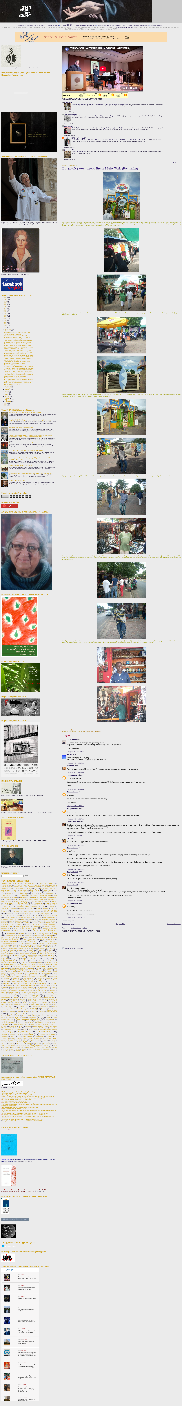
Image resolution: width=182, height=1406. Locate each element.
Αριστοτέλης (15, 904)
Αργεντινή (46, 901)
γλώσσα (23, 919)
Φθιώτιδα (39, 1040)
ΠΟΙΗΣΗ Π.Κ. (101, 25)
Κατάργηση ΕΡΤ (19, 957)
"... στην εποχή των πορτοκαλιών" (12, 334)
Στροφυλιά (27, 1028)
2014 (5, 318)
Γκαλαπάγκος (4, 919)
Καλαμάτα (13, 953)
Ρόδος (16, 1017)
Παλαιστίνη (16, 997)
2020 (5, 308)
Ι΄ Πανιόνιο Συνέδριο (25, 946)
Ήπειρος (34, 943)
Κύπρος (25, 966)
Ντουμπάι (4, 992)
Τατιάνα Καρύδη (73, 822)
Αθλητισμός (50, 893)
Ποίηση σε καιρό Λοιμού (40, 1006)
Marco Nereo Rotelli (34, 1049)
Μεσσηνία (16, 978)
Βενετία (4, 911)
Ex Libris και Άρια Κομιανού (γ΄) (12, 384)
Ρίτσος (3, 1017)
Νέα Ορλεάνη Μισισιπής (25, 988)
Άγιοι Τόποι (34, 890)
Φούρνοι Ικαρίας (21, 1043)
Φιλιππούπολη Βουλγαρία (7, 1041)
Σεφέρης (36, 1021)
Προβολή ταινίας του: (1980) (17, 1095)
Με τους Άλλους (51, 974)
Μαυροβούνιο (46, 973)
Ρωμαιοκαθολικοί (33, 1017)
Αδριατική (23, 894)
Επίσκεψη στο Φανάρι (8, 937)
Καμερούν (30, 955)
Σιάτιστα (45, 1021)
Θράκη (14, 946)
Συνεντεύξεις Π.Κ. (9, 1029)
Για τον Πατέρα (10, 917)
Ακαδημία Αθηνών (45, 895)
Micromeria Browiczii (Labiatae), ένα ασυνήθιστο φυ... (18, 339)
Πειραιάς (52, 1002)
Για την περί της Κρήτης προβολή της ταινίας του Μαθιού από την (22, 1116)
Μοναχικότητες (52, 980)
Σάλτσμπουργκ (50, 1019)
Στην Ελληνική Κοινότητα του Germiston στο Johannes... (18, 340)
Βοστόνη (27, 913)
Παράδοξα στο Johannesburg (12, 360)
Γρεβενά (36, 919)
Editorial (24, 1049)
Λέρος (17, 968)
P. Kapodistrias (72, 775)
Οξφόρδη (38, 994)
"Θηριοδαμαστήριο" (29, 883)
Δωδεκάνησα (5, 928)
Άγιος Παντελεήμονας (50, 891)
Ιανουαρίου (8, 401)
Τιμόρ (19, 1036)
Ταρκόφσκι (4, 1034)
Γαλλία (37, 915)
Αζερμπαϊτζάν (35, 893)
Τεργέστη (24, 1034)
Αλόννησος (8, 899)
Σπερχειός (53, 1024)
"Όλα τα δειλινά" (43, 1113)
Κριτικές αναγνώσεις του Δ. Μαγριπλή (15, 964)
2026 (5, 298)
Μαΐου (7, 394)
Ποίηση (7, 1006)
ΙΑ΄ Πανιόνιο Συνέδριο (40, 946)
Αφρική (84, 731)
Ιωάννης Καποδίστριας (8, 952)
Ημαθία (27, 943)
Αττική (52, 906)
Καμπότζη (37, 955)
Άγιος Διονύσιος (37, 892)
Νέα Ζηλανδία (14, 988)
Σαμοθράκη (4, 1021)
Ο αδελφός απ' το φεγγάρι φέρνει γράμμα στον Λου (17, 332)
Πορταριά (5, 1011)
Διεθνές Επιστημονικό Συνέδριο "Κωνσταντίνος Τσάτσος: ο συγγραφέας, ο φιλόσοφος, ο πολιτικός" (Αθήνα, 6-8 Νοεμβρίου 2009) (31, 436)
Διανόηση (19, 922)
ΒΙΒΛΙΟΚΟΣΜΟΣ (39, 25)
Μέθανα (33, 976)
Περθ (45, 1004)
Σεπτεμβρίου (8, 387)
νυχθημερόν (68, 102)
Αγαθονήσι (29, 888)
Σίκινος (19, 1022)
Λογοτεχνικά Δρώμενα (18, 970)
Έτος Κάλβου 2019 (30, 939)
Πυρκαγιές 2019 (51, 1014)
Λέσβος (23, 968)
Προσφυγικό (42, 1011)
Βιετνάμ (9, 913)
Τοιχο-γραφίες (39, 1036)
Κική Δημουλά (35, 959)
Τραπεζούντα (5, 1038)
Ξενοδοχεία (50, 992)
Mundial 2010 (46, 1049)
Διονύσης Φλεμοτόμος (22, 926)
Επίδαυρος (37, 935)
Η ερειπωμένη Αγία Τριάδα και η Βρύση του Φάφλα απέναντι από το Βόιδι (31, 473)
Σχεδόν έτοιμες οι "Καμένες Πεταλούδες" (21, 465)
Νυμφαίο (24, 992)
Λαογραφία (4, 968)
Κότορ (23, 962)
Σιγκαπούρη (52, 1021)
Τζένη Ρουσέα (51, 1034)
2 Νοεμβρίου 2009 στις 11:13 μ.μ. (76, 845)
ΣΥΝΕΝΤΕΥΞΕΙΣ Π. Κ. (114, 25)
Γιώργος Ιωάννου (37, 917)
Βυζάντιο (10, 915)
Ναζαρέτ (24, 987)
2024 (5, 301)
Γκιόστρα (17, 919)
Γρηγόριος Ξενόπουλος (48, 919)
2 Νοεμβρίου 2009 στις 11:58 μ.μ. (76, 882)
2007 (5, 405)
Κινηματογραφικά (7, 961)
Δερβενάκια (4, 921)
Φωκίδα (37, 1043)
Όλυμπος (30, 994)
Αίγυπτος (24, 895)
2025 (5, 299)
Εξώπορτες (28, 935)
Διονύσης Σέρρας (6, 926)
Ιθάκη (26, 948)
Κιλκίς (44, 959)
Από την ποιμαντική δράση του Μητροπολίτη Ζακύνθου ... (19, 366)
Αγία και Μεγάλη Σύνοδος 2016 (47, 888)
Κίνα (51, 959)
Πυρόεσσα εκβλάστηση (10, 365)
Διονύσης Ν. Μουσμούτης (11, 924)
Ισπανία (24, 950)
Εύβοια (42, 939)
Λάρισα (13, 968)
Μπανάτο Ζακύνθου (28, 985)
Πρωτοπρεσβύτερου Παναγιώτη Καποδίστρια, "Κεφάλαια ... (19, 379)
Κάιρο (52, 952)
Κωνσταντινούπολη (39, 966)
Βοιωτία (15, 913)
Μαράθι (49, 971)
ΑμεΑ (14, 899)
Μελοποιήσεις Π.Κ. (42, 976)
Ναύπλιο (5, 989)
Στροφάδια (18, 1028)
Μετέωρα (40, 978)
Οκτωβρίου (8, 386)
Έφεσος (22, 941)
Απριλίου (7, 396)
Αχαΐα (38, 908)
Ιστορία (41, 950)
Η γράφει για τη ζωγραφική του (16, 1099)
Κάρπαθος (51, 955)
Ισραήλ (31, 950)
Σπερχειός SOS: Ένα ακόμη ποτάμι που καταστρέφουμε (25, 412)
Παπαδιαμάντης (49, 997)
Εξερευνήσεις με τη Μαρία (13, 935)
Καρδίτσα (44, 955)
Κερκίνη (53, 957)
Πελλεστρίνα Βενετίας (20, 1004)
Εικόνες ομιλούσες (20, 930)
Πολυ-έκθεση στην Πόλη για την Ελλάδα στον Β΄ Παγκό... (18, 347)
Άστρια (69, 754)
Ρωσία (48, 1017)
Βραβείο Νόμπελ (44, 913)
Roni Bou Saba (19, 1050)
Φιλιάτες (46, 1040)
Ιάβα (50, 946)
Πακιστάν (48, 995)
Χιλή (18, 1047)
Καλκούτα (3, 955)
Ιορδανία (4, 950)
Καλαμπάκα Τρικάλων (24, 953)
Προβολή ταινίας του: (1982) (14, 1108)
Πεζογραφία (44, 1002)
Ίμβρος (31, 948)
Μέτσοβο (47, 978)
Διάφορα (26, 922)
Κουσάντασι (32, 962)
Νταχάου (52, 990)
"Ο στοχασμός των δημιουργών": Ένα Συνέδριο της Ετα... (18, 371)
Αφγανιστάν (21, 908)
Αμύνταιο (29, 899)
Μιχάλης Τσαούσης (28, 980)
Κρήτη (40, 962)
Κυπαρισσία (16, 966)
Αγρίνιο (16, 893)
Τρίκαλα (19, 1038)
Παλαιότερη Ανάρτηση (174, 924)
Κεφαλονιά (16, 959)
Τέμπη (17, 1034)
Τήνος (12, 1036)
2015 (5, 317)
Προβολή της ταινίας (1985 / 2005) (22, 1119)
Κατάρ (10, 957)
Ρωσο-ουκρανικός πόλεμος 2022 (28, 1019)
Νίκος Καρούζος (23, 990)
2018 (5, 311)
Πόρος (55, 1009)
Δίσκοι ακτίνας (37, 926)
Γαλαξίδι (17, 915)
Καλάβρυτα (4, 953)
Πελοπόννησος (33, 1004)
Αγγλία (36, 888)
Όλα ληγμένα (15, 994)
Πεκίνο (3, 1004)
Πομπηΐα (43, 1009)
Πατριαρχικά (33, 1002)
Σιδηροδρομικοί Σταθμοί (7, 1022)
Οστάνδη (22, 995)
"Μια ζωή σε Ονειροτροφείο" (23, 885)
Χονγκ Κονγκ (30, 1047)
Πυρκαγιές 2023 (15, 1015)
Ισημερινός (12, 950)
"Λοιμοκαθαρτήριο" (6, 885)
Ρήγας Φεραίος (42, 1015)
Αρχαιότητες (5, 906)
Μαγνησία (40, 970)
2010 (5, 325)
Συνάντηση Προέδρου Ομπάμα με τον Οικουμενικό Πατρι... (19, 374)
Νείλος (42, 989)
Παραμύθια (22, 999)
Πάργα (29, 999)
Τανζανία (35, 1029)
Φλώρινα (11, 1043)
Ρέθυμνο (34, 1015)
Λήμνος (38, 968)
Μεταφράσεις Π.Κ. (29, 978)
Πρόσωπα (52, 1011)
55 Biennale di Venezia (33, 886)
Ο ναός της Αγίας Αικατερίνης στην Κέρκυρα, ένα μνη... (18, 342)
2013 (5, 320)
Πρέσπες (25, 1011)
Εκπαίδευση (11, 933)
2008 (5, 403)
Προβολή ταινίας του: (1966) (14, 1093)
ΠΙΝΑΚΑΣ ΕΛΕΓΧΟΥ (157, 25)
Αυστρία (13, 908)
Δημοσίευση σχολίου (68, 920)
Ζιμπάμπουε (52, 941)
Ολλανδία (23, 994)
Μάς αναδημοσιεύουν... (31, 973)
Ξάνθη (43, 992)
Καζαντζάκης (44, 952)
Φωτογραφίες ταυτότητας (39, 1046)
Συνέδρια (41, 1028)
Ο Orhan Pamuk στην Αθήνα (17, 480)
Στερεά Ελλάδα (37, 1026)
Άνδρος (3, 901)
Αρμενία (31, 905)
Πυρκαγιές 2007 (20, 1014)
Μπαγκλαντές (9, 985)
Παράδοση (4, 999)
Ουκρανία (36, 996)
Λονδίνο (33, 970)
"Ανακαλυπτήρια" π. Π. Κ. (10, 883)
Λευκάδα (30, 968)
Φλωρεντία (3, 1043)
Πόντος (50, 1008)
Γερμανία (45, 915)
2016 (5, 315)
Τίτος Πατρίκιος (27, 1036)
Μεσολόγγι (7, 978)
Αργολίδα (54, 901)
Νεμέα (48, 988)
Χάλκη (55, 1045)
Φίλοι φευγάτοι (22, 1042)
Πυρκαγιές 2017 (31, 1014)
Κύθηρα (41, 964)
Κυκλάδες (54, 964)
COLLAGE (49, 25)
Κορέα (46, 960)
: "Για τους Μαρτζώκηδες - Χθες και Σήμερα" (20, 1107)
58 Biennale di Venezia (6, 888)
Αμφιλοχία (35, 899)
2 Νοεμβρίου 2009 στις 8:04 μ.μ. (75, 772)
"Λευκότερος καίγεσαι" (46, 883)
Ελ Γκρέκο (21, 933)
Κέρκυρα (4, 959)
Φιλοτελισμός (47, 1041)
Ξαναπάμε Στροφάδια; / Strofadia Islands (21, 427)
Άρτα (45, 905)
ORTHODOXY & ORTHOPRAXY (75, 138)
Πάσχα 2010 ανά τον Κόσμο (17, 1001)
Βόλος (21, 913)
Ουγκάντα (28, 995)
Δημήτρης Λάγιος (20, 921)
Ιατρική (5, 948)
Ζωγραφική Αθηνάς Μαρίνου (9, 943)
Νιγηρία (3, 990)
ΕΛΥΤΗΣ (56, 25)
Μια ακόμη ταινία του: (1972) (17, 1102)
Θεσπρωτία (30, 945)
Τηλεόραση (4, 1036)
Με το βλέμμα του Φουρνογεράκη (35, 975)
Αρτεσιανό (52, 904)
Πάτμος (17, 1002)
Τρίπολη (25, 1038)
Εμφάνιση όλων (177, 162)
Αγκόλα (3, 893)
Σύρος (24, 1029)
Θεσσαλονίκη (50, 945)
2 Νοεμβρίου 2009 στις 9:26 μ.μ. (75, 789)
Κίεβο (24, 959)
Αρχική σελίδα (120, 924)
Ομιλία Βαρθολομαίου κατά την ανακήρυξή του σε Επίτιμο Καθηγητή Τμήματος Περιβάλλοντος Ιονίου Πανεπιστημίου (106, 128)
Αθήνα (42, 893)
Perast (12, 1050)
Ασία (42, 906)
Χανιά (12, 1047)
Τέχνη (30, 1034)
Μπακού (16, 985)
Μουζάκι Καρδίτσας (41, 981)
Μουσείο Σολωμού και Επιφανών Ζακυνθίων (30, 983)
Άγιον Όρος (47, 890)
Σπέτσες (3, 1026)
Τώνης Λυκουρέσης (34, 1038)
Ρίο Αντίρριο (51, 1015)
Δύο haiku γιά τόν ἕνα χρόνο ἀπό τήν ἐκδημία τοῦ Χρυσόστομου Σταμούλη (94, 116)
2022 (5, 305)
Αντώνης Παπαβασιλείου (20, 901)
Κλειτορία (33, 960)
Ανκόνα (9, 901)
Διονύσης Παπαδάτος (33, 924)
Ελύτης (54, 933)
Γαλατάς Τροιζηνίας (27, 915)
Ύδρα (24, 1040)
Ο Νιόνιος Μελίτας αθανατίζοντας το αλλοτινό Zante (17, 345)
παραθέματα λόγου (70, 114)
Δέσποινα (70, 766)
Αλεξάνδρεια (23, 897)
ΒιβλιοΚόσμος (50, 911)
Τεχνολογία (42, 1034)
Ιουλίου (7, 391)
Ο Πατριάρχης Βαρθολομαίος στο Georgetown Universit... (19, 373)
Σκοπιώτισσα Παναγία (42, 1022)
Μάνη (14, 971)
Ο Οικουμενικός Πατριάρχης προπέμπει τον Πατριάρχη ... (18, 352)
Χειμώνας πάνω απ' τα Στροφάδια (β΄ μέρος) (15, 335)
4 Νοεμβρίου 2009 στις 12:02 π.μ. (76, 917)
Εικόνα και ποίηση (29, 928)
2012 (5, 322)
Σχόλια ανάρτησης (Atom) (79, 928)
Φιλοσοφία (36, 1042)
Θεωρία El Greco (6, 946)
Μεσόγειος (54, 976)
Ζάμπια (45, 941)
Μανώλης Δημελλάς (38, 971)
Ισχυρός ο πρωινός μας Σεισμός (12, 378)
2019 (5, 310)
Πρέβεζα (19, 1011)
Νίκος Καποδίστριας (12, 990)
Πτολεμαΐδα (11, 1014)
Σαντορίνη (20, 1021)
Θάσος (14, 945)
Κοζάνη (40, 961)
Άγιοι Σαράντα (23, 890)
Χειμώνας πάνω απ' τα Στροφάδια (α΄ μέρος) (15, 344)
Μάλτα (8, 971)
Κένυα (46, 957)
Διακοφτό (12, 922)
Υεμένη (32, 1040)
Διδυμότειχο (35, 922)
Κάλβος (34, 953)
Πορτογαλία (12, 1011)
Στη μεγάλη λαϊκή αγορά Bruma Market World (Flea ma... (18, 381)
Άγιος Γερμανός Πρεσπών (22, 892)
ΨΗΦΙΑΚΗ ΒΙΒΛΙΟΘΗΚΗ (141, 25)
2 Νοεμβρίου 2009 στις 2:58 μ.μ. (75, 751)
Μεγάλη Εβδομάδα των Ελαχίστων (11, 976)
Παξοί (40, 997)
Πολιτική (23, 1009)
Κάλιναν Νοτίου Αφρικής (47, 953)
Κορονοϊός (12, 963)
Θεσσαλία (39, 945)
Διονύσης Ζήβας (50, 922)
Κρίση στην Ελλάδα (51, 962)
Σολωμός (4, 1024)
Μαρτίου (7, 398)
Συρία (18, 1029)
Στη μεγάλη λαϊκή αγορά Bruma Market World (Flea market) (100, 168)
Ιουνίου (7, 393)
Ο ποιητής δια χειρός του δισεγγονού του (24, 1114)
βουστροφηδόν (69, 150)
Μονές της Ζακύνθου (27, 981)
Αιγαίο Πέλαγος (7, 895)
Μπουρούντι (51, 985)
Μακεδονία (49, 970)
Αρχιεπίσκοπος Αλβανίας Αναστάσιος (26, 906)
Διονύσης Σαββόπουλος (49, 924)
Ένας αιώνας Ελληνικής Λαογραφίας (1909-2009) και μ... (18, 350)
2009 (5, 327)
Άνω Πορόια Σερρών (37, 901)
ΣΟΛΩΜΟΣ (70, 25)
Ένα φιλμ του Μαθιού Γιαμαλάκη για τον (22, 1121)
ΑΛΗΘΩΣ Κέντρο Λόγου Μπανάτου (44, 897)
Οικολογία (4, 994)
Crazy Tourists (72, 739)
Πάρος (40, 999)
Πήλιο (50, 1004)
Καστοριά (4, 957)
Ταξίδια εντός (44, 1031)
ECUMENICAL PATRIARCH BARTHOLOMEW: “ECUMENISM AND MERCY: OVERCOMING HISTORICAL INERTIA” (106, 139)
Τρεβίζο (13, 1038)
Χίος (22, 1047)
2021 (5, 306)
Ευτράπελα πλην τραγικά (9, 941)
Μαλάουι (3, 971)
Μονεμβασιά (15, 981)
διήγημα (42, 922)
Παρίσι (34, 999)
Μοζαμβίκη (39, 980)
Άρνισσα (39, 904)
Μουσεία (6, 983)
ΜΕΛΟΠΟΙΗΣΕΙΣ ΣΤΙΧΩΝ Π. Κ (86, 25)
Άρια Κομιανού (37, 903)
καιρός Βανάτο (66, 95)
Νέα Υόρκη (36, 989)
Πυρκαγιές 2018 (41, 1014)
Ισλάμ (18, 950)
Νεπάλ (53, 989)
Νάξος (31, 987)
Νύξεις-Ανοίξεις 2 (34, 992)
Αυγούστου (8, 389)
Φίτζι (54, 1041)
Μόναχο (6, 981)
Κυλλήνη (7, 966)
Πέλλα (10, 1004)
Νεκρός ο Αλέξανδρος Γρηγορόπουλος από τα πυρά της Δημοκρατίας (30, 420)
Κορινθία (52, 961)
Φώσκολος (46, 1043)
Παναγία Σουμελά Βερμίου (30, 997)
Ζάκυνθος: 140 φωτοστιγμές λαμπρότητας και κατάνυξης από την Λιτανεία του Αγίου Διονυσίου (100, 104)
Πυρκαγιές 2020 (5, 1015)
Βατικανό (45, 908)
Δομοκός (53, 926)
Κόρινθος (3, 962)
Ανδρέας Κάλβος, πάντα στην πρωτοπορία (15, 376)
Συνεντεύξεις (53, 1028)
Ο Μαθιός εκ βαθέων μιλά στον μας (14, 1101)
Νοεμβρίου (8, 331)
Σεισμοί (29, 1021)
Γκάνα (11, 919)
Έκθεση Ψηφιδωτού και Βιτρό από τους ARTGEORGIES (18, 357)
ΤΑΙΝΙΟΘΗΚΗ (127, 25)
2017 (5, 313)
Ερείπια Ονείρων (42, 937)
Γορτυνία (30, 919)
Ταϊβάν (30, 1029)
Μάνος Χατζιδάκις (23, 971)
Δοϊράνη (47, 926)
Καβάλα (28, 952)
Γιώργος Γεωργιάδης (24, 917)
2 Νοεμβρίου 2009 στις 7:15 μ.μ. (75, 763)
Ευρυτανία (51, 939)
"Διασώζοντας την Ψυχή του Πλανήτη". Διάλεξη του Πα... (18, 369)
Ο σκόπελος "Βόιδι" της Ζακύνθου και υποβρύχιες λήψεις (26, 450)
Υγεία (18, 1040)
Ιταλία (51, 950)
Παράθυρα (14, 999)
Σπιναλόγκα (12, 1026)
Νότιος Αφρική (90, 731)
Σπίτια (20, 1026)
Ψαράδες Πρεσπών (51, 1047)
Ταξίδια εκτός (97, 731)
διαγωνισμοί (33, 921)
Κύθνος (47, 964)
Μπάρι (43, 985)
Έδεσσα (16, 928)
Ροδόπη (11, 1017)
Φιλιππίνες (52, 1040)
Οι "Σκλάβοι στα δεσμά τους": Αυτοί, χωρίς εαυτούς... (17, 337)
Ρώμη (41, 1017)
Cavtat (17, 1049)
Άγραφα (9, 893)
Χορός (38, 1047)
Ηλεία (21, 943)
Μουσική (54, 983)
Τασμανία (12, 1034)
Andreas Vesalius (8, 1049)
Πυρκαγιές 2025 (26, 1015)
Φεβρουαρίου (8, 400)
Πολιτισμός (33, 1009)
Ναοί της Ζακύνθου (42, 987)
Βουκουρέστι (35, 913)
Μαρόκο (12, 973)
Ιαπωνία (55, 946)
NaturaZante (68, 126)
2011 (5, 324)
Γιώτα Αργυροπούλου (49, 917)
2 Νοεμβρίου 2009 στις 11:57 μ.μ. (76, 869)
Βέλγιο (53, 908)
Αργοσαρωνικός (9, 903)
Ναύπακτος (54, 987)
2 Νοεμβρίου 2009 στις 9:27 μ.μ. (75, 819)
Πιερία (55, 1004)
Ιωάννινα (21, 952)
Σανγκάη (11, 1021)
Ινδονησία (42, 948)
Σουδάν (32, 1024)
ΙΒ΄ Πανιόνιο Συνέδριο (16, 948)
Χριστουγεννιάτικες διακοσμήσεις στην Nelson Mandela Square (28, 443)
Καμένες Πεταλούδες (20, 955)
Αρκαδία (22, 905)
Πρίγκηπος (34, 1011)
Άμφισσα (42, 899)
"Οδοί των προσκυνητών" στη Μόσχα (13, 348)
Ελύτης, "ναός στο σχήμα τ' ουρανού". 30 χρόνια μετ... (18, 382)
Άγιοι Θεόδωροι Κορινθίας (8, 890)
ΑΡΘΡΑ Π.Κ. (29, 25)
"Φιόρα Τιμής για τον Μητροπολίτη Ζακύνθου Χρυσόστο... (19, 368)
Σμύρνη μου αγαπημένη (79, 151)
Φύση (29, 1044)
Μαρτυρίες (19, 973)
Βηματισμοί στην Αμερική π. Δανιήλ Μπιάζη (26, 911)
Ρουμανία (24, 1017)
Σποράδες (28, 1026)
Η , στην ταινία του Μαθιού (20, 1113)
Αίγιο (18, 895)
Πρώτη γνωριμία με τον (18, 1092)
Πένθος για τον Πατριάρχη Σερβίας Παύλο (15, 353)
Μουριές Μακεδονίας (52, 981)
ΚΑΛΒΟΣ (63, 25)
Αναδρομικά (50, 899)
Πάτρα (24, 1002)
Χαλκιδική (6, 1047)
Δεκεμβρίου (8, 329)
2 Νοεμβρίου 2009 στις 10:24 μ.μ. (76, 835)
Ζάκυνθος (32, 941)
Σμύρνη (53, 1022)
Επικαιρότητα (48, 935)
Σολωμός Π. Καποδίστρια (20, 1024)
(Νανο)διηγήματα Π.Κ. (40, 885)
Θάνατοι (42, 943)
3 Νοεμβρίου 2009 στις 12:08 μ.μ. (76, 900)
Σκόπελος (31, 1022)
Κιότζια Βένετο (23, 961)
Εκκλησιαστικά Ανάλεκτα (45, 930)
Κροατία (33, 964)
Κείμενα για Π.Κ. (33, 957)
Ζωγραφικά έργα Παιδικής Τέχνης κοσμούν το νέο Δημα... (18, 355)
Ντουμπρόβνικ (13, 992)
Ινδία (36, 948)
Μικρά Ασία (16, 980)
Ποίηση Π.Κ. (23, 1007)
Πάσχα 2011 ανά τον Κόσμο (37, 1001)
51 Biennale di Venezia (17, 886)
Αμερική (21, 899)
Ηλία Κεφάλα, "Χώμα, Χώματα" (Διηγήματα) (15, 363)
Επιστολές (21, 937)
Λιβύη (50, 968)
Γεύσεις (54, 916)
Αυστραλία (4, 908)
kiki (68, 838)
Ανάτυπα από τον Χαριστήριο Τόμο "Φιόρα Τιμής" (17, 361)
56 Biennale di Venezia (48, 886)
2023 (5, 303)
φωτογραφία (22, 1045)
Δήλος (10, 921)
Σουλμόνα (45, 1024)
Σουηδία (38, 1024)
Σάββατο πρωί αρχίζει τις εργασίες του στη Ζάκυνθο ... (18, 358)
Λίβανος (44, 968)
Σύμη (34, 1028)
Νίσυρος (32, 990)
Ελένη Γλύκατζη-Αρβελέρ (42, 933)
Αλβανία (14, 897)
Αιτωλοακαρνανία (34, 895)
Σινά (25, 1022)
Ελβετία (30, 933)
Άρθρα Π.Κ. (22, 903)
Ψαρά (43, 1047)
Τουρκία (49, 1036)
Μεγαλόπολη (26, 976)
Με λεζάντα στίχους (16, 975)
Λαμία (53, 966)
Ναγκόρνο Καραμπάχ (15, 987)
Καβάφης (35, 952)
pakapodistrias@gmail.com (124, 27)
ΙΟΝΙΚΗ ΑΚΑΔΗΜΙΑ (50, 948)
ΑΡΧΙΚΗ (21, 25)
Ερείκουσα (31, 937)
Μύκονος (4, 987)
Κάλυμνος (10, 955)
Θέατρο (21, 945)
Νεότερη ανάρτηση (68, 924)
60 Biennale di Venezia (19, 888)
